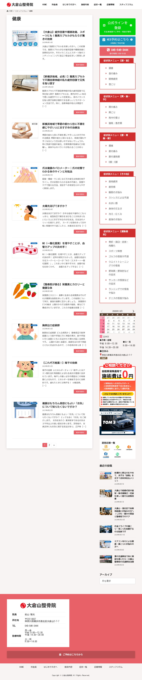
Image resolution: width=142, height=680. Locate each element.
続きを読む (80, 65)
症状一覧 (83, 667)
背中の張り (114, 118)
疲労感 (112, 187)
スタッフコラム (116, 667)
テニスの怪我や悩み (119, 298)
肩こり (112, 112)
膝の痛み (113, 151)
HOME (21, 667)
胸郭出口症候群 (51, 325)
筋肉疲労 (113, 181)
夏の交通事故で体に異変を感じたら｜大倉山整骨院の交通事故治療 (124, 559)
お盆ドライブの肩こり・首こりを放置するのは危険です (124, 529)
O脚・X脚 (113, 162)
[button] (117, 26)
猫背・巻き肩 (115, 123)
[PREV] (102, 311)
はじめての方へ (50, 667)
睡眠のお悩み (115, 192)
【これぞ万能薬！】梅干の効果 (59, 363)
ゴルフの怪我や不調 (119, 256)
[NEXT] (132, 311)
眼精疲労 (113, 79)
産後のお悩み (115, 219)
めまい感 (113, 203)
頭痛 (111, 68)
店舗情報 (98, 667)
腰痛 (111, 146)
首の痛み (113, 73)
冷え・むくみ (115, 214)
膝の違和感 (114, 156)
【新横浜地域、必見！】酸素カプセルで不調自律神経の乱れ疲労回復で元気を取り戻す (63, 80)
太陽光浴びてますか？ (54, 206)
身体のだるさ (115, 208)
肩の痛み (113, 107)
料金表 (34, 667)
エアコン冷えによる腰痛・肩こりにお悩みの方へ (124, 544)
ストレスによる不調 (119, 198)
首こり (112, 84)
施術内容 (68, 667)
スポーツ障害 (115, 251)
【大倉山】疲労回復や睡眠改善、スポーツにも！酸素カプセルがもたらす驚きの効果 (63, 35)
